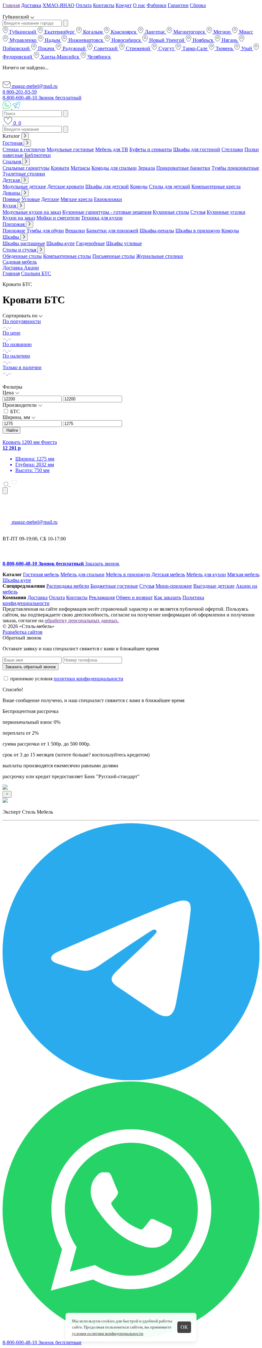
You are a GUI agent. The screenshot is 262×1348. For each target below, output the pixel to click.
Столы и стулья (20, 249)
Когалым (93, 32)
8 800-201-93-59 (20, 92)
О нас (139, 5)
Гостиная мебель (41, 574)
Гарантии (178, 5)
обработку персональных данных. (82, 620)
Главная (11, 5)
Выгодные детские (214, 586)
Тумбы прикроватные (235, 168)
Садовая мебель (20, 262)
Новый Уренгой (167, 40)
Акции (31, 267)
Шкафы (11, 237)
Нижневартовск (85, 40)
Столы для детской (169, 186)
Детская (12, 180)
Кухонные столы (171, 212)
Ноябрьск (203, 40)
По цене (11, 333)
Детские (50, 199)
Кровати (60, 168)
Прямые (11, 199)
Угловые (30, 199)
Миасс (245, 32)
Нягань (229, 40)
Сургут (166, 48)
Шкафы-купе (60, 243)
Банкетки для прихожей (112, 230)
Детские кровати (65, 186)
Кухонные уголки (226, 212)
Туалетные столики (24, 173)
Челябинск (98, 56)
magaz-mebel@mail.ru (34, 86)
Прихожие (14, 230)
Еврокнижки (108, 199)
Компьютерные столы (67, 256)
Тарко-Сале (195, 48)
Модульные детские (24, 186)
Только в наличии (22, 367)
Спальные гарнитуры (26, 168)
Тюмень (224, 48)
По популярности (22, 321)
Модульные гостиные (70, 149)
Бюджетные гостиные (114, 586)
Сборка (198, 5)
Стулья (197, 212)
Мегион (222, 32)
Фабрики (156, 5)
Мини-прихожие (174, 586)
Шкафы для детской (107, 186)
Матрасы (80, 168)
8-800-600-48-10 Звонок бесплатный (42, 97)
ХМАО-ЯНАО (58, 5)
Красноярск (124, 32)
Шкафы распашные (24, 243)
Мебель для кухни (206, 574)
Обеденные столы (22, 256)
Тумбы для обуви (45, 230)
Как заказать (167, 597)
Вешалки (75, 230)
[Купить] (5, 490)
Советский (106, 48)
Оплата (84, 5)
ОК (184, 1327)
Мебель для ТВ (111, 149)
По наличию (16, 356)
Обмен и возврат (134, 597)
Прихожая (14, 224)
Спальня (12, 161)
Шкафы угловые (124, 243)
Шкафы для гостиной (196, 149)
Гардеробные (90, 243)
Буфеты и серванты (150, 149)
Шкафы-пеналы (157, 230)
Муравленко (23, 40)
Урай (246, 48)
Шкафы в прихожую (197, 230)
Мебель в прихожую (128, 574)
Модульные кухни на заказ (32, 212)
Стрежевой (138, 48)
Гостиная (13, 143)
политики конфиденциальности (88, 678)
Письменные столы (113, 256)
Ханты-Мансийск (60, 56)
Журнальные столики (159, 256)
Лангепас (154, 32)
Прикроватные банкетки (183, 168)
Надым (52, 40)
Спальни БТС (36, 273)
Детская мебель (168, 574)
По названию (17, 344)
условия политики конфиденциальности (107, 1333)
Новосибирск (126, 40)
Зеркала (146, 168)
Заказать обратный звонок (30, 666)
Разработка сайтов (22, 632)
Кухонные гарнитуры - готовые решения (106, 212)
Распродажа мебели (67, 586)
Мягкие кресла (76, 199)
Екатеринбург (59, 32)
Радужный (74, 48)
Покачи (46, 48)
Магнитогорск (189, 32)
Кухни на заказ (19, 218)
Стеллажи (232, 149)
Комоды (139, 186)
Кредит (124, 5)
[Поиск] (3, 123)
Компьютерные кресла (216, 186)
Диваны (12, 193)
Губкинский (22, 32)
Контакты (103, 5)
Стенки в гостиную (24, 149)
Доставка (31, 5)
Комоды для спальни (114, 168)
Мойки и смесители (58, 218)
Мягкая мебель (243, 574)
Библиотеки (38, 155)
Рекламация (102, 597)
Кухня (10, 205)
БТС (15, 411)
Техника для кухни (102, 218)
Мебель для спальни (82, 574)
